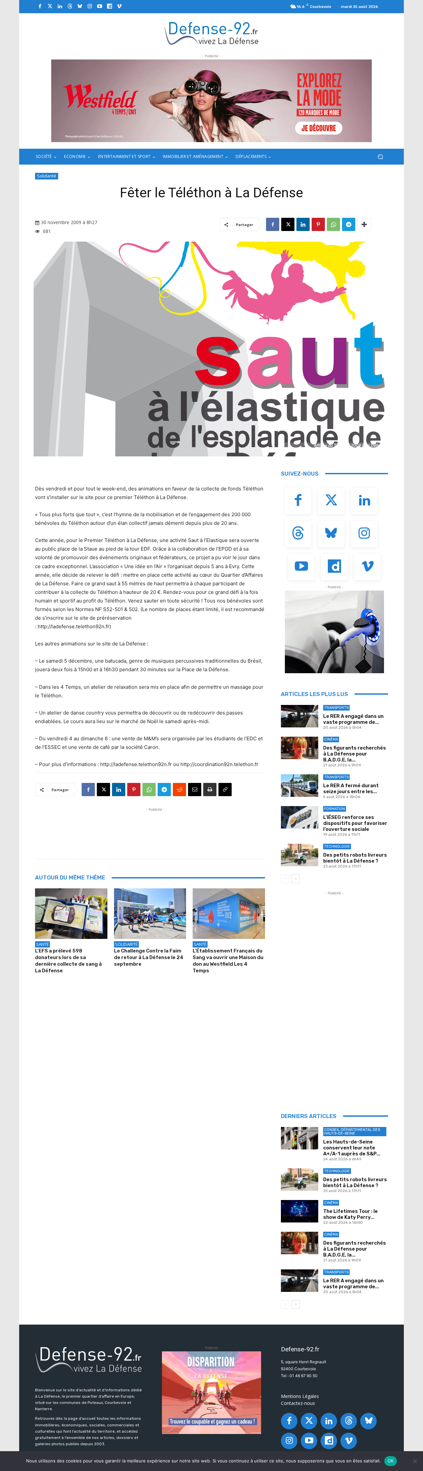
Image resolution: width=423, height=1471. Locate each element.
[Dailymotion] (109, 7)
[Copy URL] (225, 789)
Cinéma (331, 739)
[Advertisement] (155, 828)
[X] (287, 224)
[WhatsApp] (333, 224)
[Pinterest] (318, 224)
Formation (334, 809)
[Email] (194, 789)
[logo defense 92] (211, 33)
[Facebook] (40, 7)
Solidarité (46, 176)
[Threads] (70, 7)
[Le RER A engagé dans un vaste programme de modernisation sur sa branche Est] (299, 716)
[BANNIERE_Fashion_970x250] (211, 100)
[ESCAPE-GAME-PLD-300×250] (211, 1392)
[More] (364, 224)
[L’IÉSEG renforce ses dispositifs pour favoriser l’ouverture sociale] (299, 817)
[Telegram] (348, 224)
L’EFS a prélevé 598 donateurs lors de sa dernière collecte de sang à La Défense (68, 961)
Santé (42, 944)
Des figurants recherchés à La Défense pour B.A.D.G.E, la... (354, 754)
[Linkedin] (60, 7)
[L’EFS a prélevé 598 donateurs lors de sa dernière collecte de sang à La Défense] (71, 913)
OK (391, 1460)
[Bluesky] (80, 7)
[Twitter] (50, 7)
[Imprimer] (209, 789)
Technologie (337, 846)
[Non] (414, 1461)
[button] (380, 157)
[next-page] (295, 878)
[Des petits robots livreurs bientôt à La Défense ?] (299, 855)
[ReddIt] (179, 789)
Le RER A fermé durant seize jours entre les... (351, 788)
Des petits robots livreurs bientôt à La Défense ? (355, 858)
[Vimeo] (119, 7)
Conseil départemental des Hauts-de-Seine (352, 1132)
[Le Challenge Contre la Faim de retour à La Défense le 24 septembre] (150, 913)
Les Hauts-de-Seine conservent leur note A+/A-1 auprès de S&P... (351, 1148)
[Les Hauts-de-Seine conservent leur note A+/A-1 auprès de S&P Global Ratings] (299, 1138)
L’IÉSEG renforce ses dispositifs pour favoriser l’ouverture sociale (355, 823)
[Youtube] (99, 7)
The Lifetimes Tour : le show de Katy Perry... (350, 1214)
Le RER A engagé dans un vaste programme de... (353, 719)
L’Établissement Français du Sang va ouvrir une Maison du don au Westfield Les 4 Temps (228, 961)
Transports (336, 708)
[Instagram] (90, 7)
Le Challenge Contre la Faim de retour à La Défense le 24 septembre (148, 957)
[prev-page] (285, 878)
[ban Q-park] (334, 632)
